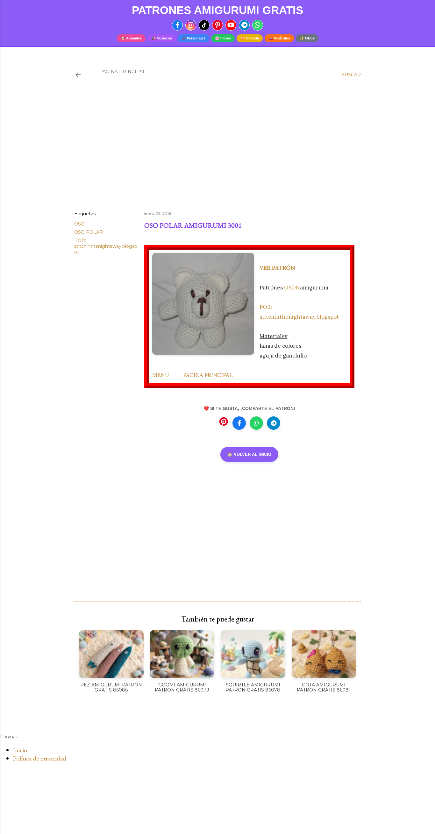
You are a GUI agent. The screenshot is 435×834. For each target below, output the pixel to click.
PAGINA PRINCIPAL (208, 375)
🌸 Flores (223, 38)
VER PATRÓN (277, 267)
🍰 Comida (249, 38)
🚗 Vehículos (279, 38)
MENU (160, 375)
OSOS (291, 287)
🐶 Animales (131, 38)
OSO (79, 224)
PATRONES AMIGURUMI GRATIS (217, 10)
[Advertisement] (217, 150)
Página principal (122, 71)
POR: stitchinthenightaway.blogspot (105, 246)
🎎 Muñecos (161, 38)
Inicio (20, 750)
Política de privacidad (39, 758)
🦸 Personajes (193, 38)
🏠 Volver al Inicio (249, 454)
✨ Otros (307, 38)
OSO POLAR (88, 232)
